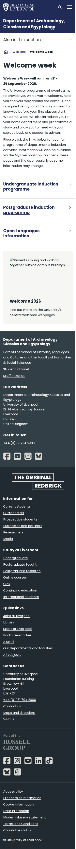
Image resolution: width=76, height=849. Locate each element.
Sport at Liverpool (17, 628)
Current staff (13, 513)
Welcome (19, 52)
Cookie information (18, 804)
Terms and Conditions (20, 823)
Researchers (13, 532)
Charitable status (17, 830)
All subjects (12, 654)
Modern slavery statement (24, 817)
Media (8, 538)
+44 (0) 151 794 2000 (19, 699)
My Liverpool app (28, 155)
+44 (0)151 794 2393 (19, 443)
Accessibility (13, 791)
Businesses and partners (22, 526)
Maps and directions (19, 712)
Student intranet (16, 369)
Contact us (12, 706)
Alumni (8, 641)
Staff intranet (14, 375)
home (6, 52)
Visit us (8, 719)
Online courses (15, 577)
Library (8, 622)
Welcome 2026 (25, 301)
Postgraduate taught (20, 564)
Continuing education (20, 590)
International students (21, 597)
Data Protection (16, 811)
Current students (17, 506)
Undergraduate (15, 558)
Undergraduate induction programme (30, 187)
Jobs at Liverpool (16, 616)
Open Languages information (21, 233)
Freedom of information (22, 798)
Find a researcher (17, 635)
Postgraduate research (22, 571)
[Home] (28, 7)
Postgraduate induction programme (29, 210)
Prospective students (20, 519)
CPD (6, 584)
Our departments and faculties (28, 648)
